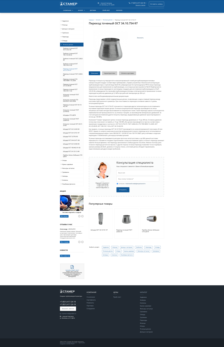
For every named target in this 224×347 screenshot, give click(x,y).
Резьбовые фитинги (68, 184)
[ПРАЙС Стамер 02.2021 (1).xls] (72, 268)
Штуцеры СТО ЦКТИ (69, 115)
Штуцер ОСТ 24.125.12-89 (71, 151)
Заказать (140, 38)
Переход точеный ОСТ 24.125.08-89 (70, 85)
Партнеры (90, 305)
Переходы (65, 37)
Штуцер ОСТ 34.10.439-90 (71, 129)
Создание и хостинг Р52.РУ (67, 344)
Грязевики (65, 172)
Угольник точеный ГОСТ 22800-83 (71, 119)
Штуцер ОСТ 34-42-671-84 (71, 140)
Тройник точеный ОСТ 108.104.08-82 (70, 54)
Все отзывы (65, 242)
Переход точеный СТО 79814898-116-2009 (70, 79)
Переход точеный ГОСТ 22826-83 (73, 74)
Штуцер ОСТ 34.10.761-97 (71, 133)
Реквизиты (90, 302)
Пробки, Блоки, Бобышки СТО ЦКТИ (72, 155)
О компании (67, 10)
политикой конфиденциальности (135, 183)
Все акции (64, 216)
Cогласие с (132, 183)
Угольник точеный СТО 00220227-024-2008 (70, 100)
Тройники (65, 33)
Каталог (80, 10)
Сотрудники (91, 308)
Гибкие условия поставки (72, 212)
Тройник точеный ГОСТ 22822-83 (73, 59)
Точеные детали (68, 44)
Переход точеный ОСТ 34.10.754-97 (70, 69)
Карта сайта (81, 342)
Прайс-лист (106, 10)
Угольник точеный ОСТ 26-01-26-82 (73, 124)
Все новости (65, 256)
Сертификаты (91, 300)
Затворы (65, 176)
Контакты (119, 10)
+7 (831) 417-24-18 (138, 3)
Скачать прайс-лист (72, 270)
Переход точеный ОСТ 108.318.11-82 (70, 90)
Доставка (93, 10)
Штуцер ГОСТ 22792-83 (70, 136)
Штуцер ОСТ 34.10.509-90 (71, 144)
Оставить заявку (156, 4)
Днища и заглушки (68, 29)
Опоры (64, 160)
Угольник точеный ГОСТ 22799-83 (71, 110)
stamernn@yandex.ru (102, 187)
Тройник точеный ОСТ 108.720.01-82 (70, 64)
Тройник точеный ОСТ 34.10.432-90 (70, 49)
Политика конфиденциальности (68, 342)
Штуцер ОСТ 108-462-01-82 (71, 147)
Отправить (123, 189)
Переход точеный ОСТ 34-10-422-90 (72, 105)
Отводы (64, 40)
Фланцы (65, 25)
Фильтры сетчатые (68, 168)
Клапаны (65, 180)
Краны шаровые (67, 164)
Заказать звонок (140, 5)
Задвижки (65, 21)
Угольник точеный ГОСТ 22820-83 (71, 95)
